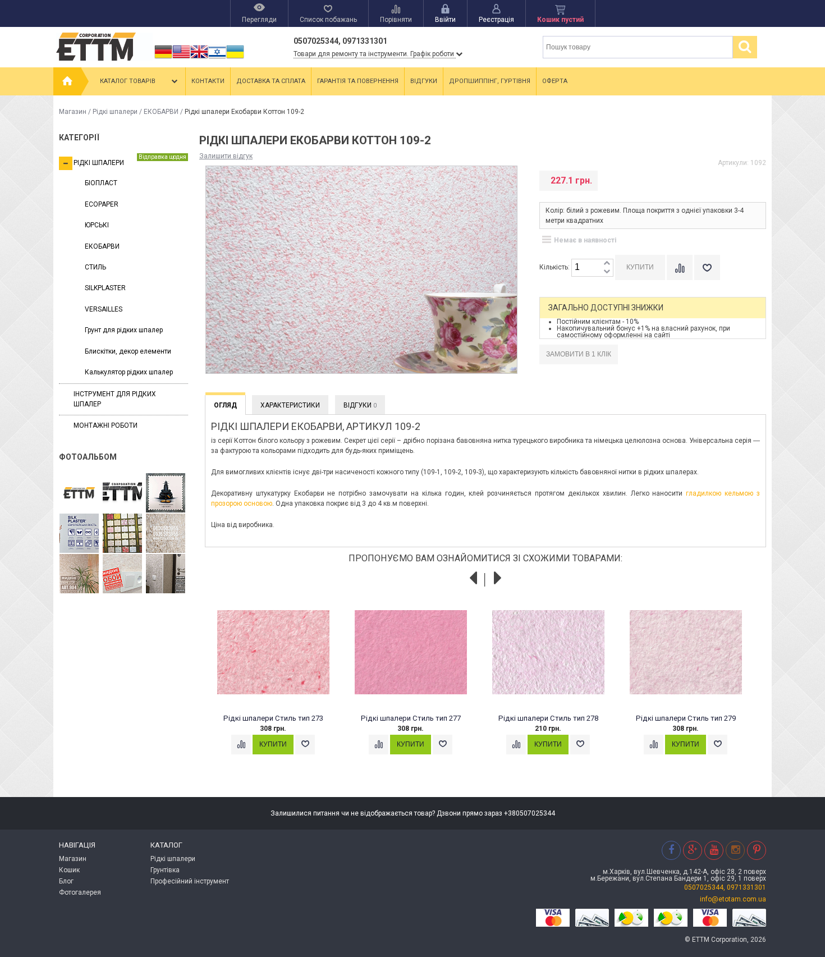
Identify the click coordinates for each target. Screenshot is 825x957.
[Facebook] (671, 850)
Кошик (69, 870)
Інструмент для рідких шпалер (115, 398)
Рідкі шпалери (115, 112)
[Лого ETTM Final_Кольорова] (79, 493)
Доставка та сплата (270, 81)
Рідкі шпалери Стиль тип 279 (686, 718)
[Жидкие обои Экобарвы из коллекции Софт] (122, 574)
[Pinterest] (757, 850)
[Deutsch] (163, 58)
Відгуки (423, 81)
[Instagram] (735, 850)
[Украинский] (235, 58)
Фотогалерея (80, 892)
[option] (279, 686)
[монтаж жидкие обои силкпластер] (79, 534)
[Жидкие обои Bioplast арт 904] (79, 574)
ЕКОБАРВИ (161, 112)
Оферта (554, 81)
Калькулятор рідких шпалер (129, 372)
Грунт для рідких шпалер (124, 330)
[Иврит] (217, 58)
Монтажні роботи (106, 425)
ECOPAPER (101, 204)
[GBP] (199, 58)
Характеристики (290, 405)
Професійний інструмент (189, 881)
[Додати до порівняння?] (680, 267)
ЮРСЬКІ (97, 225)
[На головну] (67, 81)
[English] (181, 58)
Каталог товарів (127, 81)
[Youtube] (714, 850)
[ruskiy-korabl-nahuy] (165, 493)
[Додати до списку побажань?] (707, 267)
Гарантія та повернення (357, 81)
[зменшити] (606, 272)
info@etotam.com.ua (733, 899)
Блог (66, 881)
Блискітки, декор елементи (128, 351)
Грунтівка (165, 870)
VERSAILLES (103, 309)
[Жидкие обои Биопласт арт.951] (165, 574)
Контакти (207, 81)
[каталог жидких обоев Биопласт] (122, 534)
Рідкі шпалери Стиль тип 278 (548, 718)
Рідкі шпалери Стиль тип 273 (273, 718)
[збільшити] (606, 263)
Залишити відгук (226, 156)
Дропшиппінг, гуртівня (489, 81)
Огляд (225, 405)
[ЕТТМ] (122, 493)
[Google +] (693, 850)
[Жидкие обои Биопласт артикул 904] (165, 534)
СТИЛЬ (95, 267)
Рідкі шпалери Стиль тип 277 (411, 718)
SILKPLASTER (105, 288)
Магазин (72, 112)
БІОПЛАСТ (101, 183)
